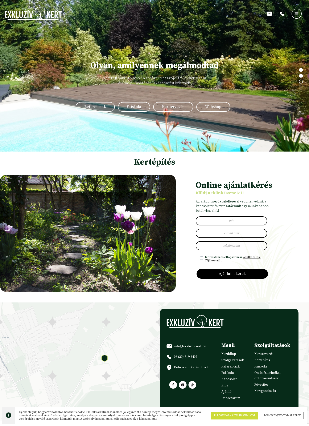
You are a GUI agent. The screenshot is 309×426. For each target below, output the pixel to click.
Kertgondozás (265, 391)
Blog (224, 385)
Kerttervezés (173, 106)
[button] (104, 358)
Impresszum (230, 398)
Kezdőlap (228, 354)
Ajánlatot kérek (232, 273)
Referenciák (95, 106)
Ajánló (226, 392)
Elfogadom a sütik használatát (234, 415)
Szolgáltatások (232, 360)
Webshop (213, 106)
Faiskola (134, 106)
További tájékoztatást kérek (282, 415)
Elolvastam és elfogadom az (232, 259)
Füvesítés (261, 384)
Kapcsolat (229, 379)
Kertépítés (262, 360)
